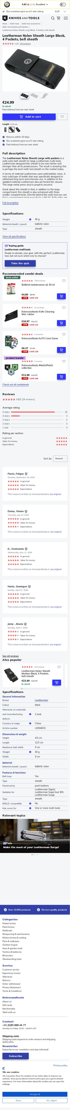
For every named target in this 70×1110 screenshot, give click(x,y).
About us (7, 1001)
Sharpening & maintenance (16, 934)
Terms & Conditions (11, 991)
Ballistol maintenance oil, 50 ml (38, 284)
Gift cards (7, 1005)
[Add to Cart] (61, 296)
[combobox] (60, 459)
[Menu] (66, 18)
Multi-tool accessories (31, 24)
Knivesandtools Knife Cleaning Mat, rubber (38, 313)
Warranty (7, 976)
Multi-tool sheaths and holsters (15, 27)
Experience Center (11, 973)
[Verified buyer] (26, 473)
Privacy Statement (11, 987)
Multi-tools (14, 24)
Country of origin (11, 723)
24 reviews (25, 43)
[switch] (63, 4)
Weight (6, 219)
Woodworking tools (11, 959)
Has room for (9, 808)
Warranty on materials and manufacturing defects (14, 714)
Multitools (7, 930)
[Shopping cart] (58, 18)
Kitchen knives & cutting (14, 937)
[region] (34, 73)
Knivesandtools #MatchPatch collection (37, 366)
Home (4, 24)
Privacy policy (60, 1065)
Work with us (8, 1012)
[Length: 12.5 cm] (5, 129)
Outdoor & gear (10, 944)
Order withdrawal (11, 984)
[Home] (20, 17)
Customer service (10, 969)
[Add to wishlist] (62, 117)
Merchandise (8, 1008)
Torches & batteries (11, 952)
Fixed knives (8, 927)
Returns (6, 980)
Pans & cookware (10, 941)
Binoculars (7, 955)
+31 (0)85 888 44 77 (14, 1025)
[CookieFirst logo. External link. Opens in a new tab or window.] (3, 1068)
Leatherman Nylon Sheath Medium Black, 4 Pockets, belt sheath (36, 674)
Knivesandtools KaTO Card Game (40, 338)
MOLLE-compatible (12, 803)
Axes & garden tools (12, 948)
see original (55, 494)
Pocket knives (9, 923)
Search (52, 18)
